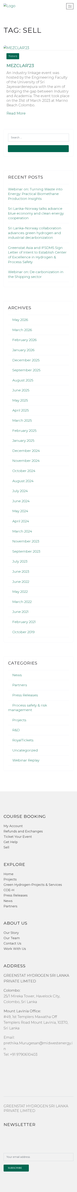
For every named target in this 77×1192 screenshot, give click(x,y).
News (13, 56)
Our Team (12, 938)
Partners (19, 685)
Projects (19, 720)
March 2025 (22, 420)
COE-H (9, 890)
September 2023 (26, 551)
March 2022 (22, 602)
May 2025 (20, 400)
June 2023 (20, 571)
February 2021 (24, 622)
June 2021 (20, 612)
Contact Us (12, 943)
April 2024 (20, 521)
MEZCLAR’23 (20, 65)
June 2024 (21, 501)
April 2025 (20, 410)
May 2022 (20, 592)
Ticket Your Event (18, 837)
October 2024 (23, 471)
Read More (16, 113)
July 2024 (20, 491)
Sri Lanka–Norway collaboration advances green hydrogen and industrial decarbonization (34, 233)
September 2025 (26, 370)
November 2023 (25, 541)
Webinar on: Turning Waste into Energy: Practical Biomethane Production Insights (35, 194)
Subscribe (15, 1168)
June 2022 (20, 582)
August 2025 (22, 380)
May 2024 (20, 511)
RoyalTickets (22, 740)
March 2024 (22, 531)
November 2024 (26, 461)
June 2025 (20, 390)
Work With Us (15, 949)
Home (8, 874)
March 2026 (22, 330)
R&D (16, 730)
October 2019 (23, 632)
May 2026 (20, 320)
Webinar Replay (25, 760)
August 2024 (22, 481)
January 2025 (23, 441)
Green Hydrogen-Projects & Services (33, 885)
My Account (13, 826)
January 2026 (23, 350)
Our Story (11, 933)
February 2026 (24, 340)
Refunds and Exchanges (23, 831)
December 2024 (26, 451)
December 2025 (26, 360)
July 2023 (19, 561)
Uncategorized (25, 750)
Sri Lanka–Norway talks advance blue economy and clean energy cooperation (36, 213)
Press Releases (25, 695)
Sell (6, 847)
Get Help (11, 842)
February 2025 (24, 431)
